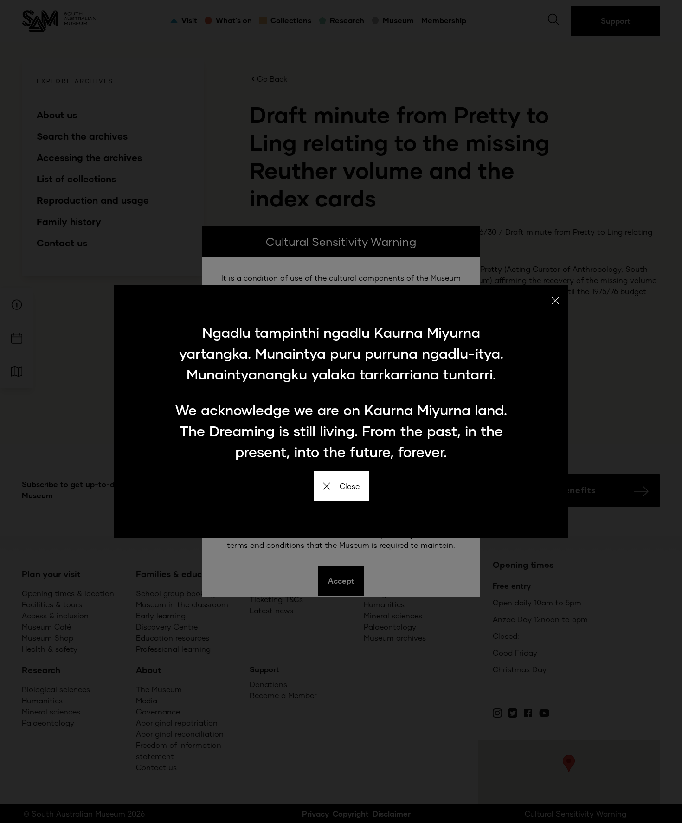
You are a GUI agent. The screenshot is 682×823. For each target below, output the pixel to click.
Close (350, 486)
